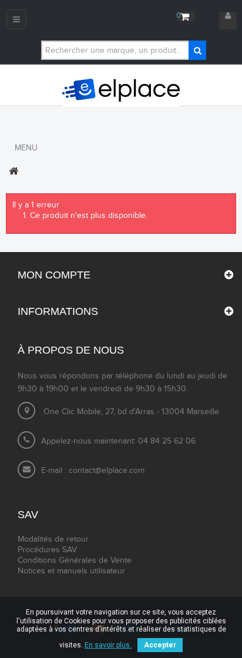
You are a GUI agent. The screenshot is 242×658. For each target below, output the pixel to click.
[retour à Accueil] (13, 171)
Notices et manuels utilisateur (71, 571)
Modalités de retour (53, 539)
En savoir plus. (108, 645)
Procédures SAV (47, 550)
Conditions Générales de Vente (75, 560)
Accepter (160, 645)
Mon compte (54, 275)
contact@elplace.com (106, 470)
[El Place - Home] (121, 90)
